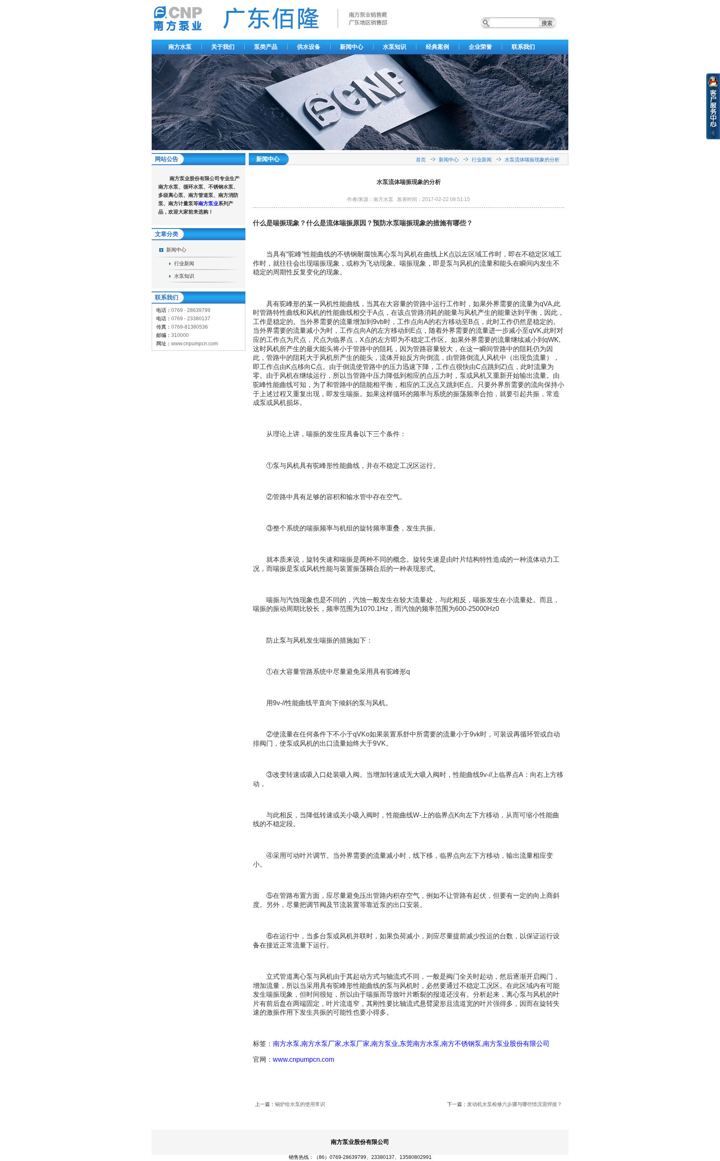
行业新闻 (184, 263)
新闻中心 (351, 46)
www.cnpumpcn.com (303, 1059)
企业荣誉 (480, 46)
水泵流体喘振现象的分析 (532, 160)
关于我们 (223, 46)
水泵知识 (394, 46)
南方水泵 (180, 46)
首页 (421, 160)
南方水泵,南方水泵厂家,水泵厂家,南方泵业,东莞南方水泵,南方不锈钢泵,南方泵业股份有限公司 (411, 1043)
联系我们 (523, 46)
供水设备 (308, 46)
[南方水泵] (360, 148)
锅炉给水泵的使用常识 (300, 1104)
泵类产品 (266, 46)
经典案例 (437, 46)
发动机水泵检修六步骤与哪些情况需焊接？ (514, 1104)
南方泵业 (208, 203)
